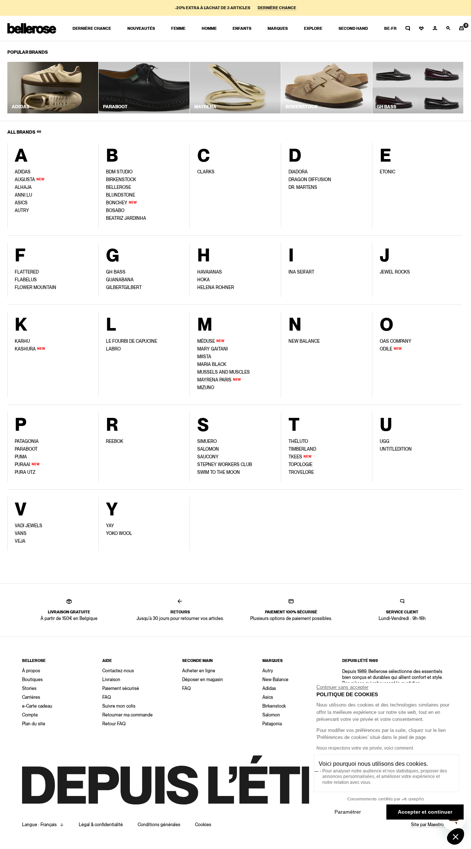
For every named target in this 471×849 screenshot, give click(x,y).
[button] (455, 836)
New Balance (275, 679)
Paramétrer (347, 812)
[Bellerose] (31, 28)
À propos (31, 671)
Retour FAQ (113, 724)
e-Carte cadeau (37, 706)
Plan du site (33, 724)
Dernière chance (277, 8)
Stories (29, 688)
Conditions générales (159, 824)
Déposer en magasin (202, 679)
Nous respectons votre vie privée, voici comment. (365, 748)
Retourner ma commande (127, 715)
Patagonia (272, 724)
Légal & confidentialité (101, 824)
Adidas (269, 688)
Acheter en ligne (198, 671)
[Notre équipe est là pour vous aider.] (408, 28)
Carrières (31, 697)
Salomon (271, 715)
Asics (267, 697)
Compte (30, 715)
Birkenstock (274, 706)
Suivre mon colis (118, 706)
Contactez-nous (118, 671)
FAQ (106, 697)
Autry (267, 671)
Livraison (111, 679)
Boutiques (32, 679)
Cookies (203, 824)
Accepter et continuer (425, 812)
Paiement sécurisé (120, 688)
